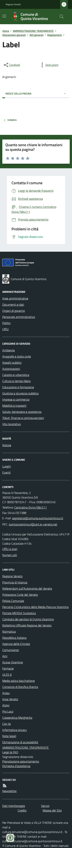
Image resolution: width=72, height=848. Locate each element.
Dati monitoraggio (13, 805)
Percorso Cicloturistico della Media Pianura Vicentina (35, 607)
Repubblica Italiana (14, 637)
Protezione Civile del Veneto (20, 594)
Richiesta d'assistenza (16, 766)
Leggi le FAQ (10, 752)
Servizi (45, 805)
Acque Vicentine (12, 662)
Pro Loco (7, 711)
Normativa (9, 631)
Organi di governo (13, 310)
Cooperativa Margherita (17, 717)
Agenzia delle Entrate (16, 643)
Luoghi (6, 466)
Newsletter (9, 791)
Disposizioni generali (14, 35)
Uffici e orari (9, 549)
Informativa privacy (14, 730)
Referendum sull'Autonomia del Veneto (27, 588)
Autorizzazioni (11, 368)
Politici (6, 323)
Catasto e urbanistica (15, 375)
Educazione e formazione (18, 387)
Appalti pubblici (12, 362)
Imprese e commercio (15, 399)
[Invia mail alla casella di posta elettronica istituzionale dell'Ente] (37, 518)
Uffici (5, 329)
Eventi (6, 472)
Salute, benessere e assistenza (21, 411)
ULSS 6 (7, 674)
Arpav (6, 693)
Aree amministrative (15, 298)
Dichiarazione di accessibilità (20, 742)
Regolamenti (54, 35)
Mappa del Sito (52, 810)
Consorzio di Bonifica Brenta (20, 687)
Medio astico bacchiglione (18, 680)
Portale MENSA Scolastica (19, 613)
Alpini (5, 705)
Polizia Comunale (13, 600)
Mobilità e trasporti (14, 405)
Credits (22, 810)
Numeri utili (9, 555)
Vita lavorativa (11, 424)
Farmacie (8, 668)
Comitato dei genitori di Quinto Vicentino (28, 619)
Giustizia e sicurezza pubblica (20, 393)
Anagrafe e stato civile (16, 356)
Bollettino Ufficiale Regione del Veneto (26, 625)
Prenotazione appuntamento (20, 761)
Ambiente (8, 350)
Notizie (6, 445)
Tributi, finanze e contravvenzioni (23, 418)
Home (5, 31)
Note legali (9, 736)
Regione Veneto (13, 4)
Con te (6, 723)
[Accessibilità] (10, 838)
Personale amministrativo (18, 316)
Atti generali (36, 35)
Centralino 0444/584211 (30, 507)
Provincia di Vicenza (14, 582)
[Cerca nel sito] (60, 16)
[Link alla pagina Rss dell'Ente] (4, 785)
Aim (4, 656)
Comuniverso (10, 650)
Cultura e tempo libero (16, 381)
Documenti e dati (13, 304)
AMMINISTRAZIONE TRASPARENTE (33, 31)
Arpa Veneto (10, 699)
